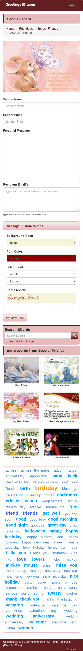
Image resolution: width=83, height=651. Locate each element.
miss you (66, 565)
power (42, 582)
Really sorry (67, 588)
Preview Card (15, 318)
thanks (48, 599)
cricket (13, 501)
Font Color (14, 251)
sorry (25, 593)
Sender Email (12, 115)
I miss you (39, 553)
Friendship (26, 28)
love (12, 341)
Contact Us (73, 649)
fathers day (16, 507)
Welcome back (64, 622)
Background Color (20, 235)
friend (12, 513)
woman (25, 628)
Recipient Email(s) (16, 184)
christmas (67, 495)
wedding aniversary (30, 616)
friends (19, 341)
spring (38, 593)
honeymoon (57, 547)
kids (74, 553)
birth (25, 488)
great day (57, 525)
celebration (14, 495)
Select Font (15, 267)
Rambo (32, 588)
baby (57, 476)
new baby (53, 571)
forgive (35, 507)
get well (51, 513)
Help (26, 547)
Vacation (14, 605)
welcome (38, 622)
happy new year (36, 542)
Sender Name (12, 99)
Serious (11, 593)
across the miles (35, 470)
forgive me (55, 507)
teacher (71, 593)
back (72, 476)
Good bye (37, 519)
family (72, 501)
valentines (14, 611)
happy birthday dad (45, 537)
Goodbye (37, 525)
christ (49, 495)
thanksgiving (67, 599)
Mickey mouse (22, 565)
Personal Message (16, 130)
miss (47, 565)
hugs (73, 547)
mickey (71, 559)
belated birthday (45, 481)
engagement (52, 501)
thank (11, 599)
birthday (29, 341)
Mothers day (16, 571)
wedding (70, 611)
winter (10, 628)
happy (55, 531)
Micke (55, 559)
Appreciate (38, 476)
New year (32, 576)
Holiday (38, 547)
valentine (37, 605)
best (65, 481)
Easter (31, 501)
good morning (62, 519)
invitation (59, 553)
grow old (13, 531)
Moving (35, 571)
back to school (17, 481)
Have (58, 542)
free (73, 506)
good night (17, 525)
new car (70, 571)
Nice (46, 576)
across (11, 470)
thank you (30, 599)
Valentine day (64, 605)
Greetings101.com (20, 4)
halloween (35, 531)
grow (73, 525)
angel (73, 470)
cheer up (34, 495)
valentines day (43, 611)
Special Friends (47, 28)
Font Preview (16, 290)
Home (10, 28)
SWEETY (54, 593)
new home (14, 576)
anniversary (15, 476)
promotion (13, 588)
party (28, 582)
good (21, 519)
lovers (38, 559)
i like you (16, 552)
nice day (60, 576)
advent (59, 470)
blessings (69, 489)
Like (8, 559)
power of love (64, 582)
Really (47, 588)
